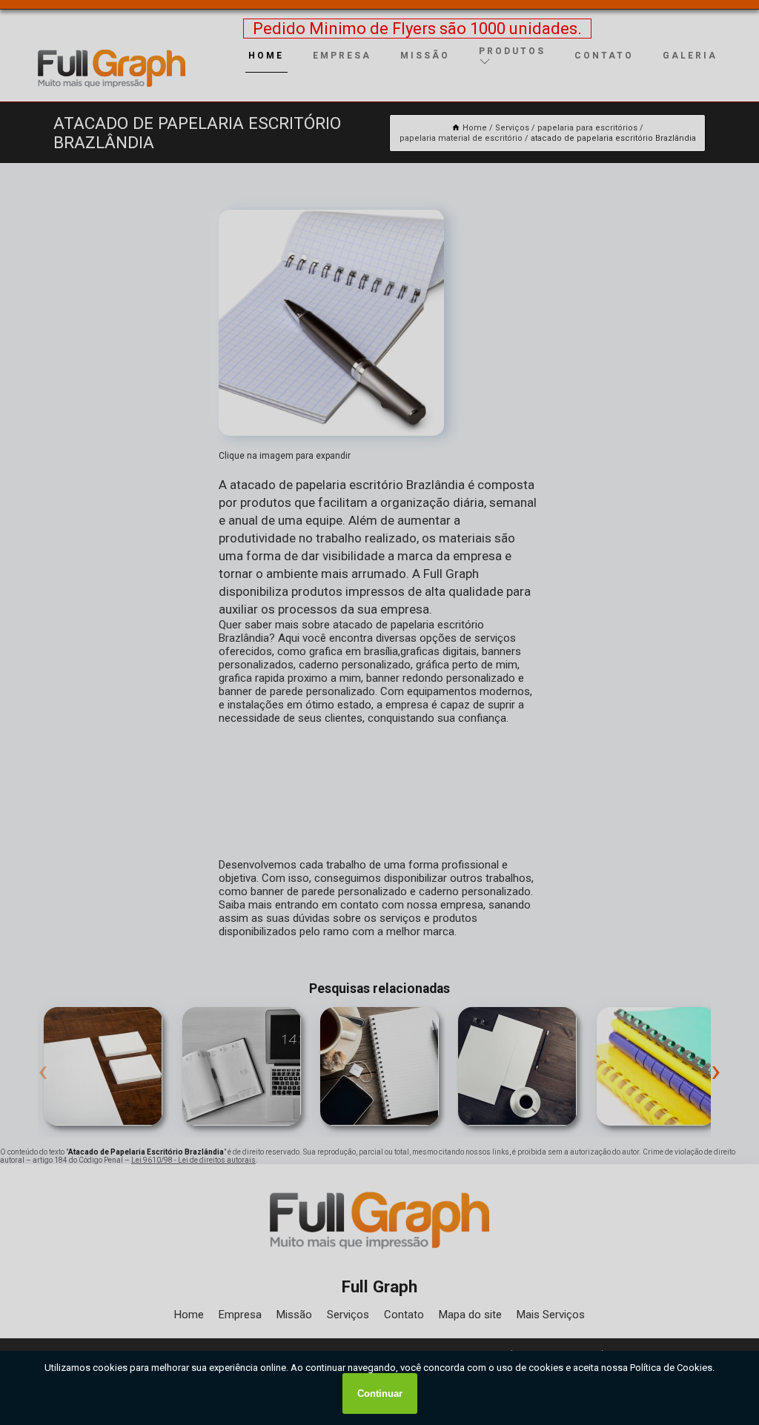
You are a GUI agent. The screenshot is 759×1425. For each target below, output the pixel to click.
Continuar (379, 1393)
